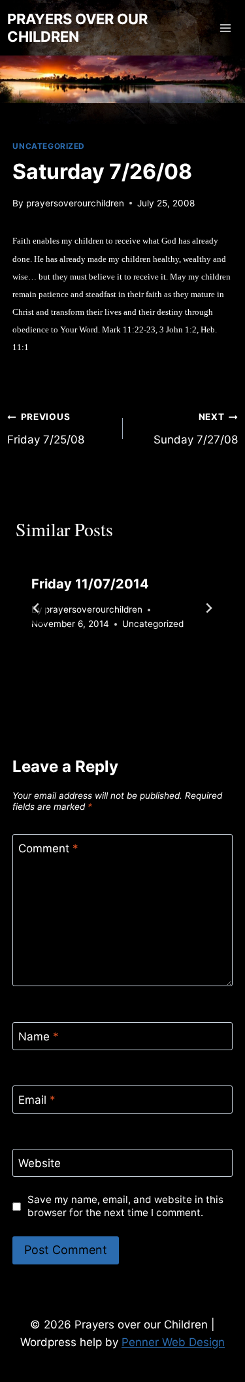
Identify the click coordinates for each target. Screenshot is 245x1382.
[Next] (208, 608)
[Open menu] (226, 28)
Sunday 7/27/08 (196, 428)
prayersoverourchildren (75, 203)
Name (38, 1036)
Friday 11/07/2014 (90, 584)
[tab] (96, 669)
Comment (48, 848)
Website (39, 1163)
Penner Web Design (173, 1342)
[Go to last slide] (36, 608)
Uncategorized (48, 146)
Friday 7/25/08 (45, 428)
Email (37, 1099)
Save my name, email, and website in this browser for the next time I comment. (125, 1206)
